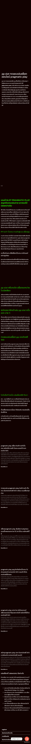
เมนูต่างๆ (4, 729)
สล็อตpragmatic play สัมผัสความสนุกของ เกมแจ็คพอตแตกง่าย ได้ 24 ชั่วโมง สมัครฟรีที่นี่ (15, 531)
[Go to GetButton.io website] (27, 742)
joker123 (3, 420)
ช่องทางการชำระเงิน (7, 733)
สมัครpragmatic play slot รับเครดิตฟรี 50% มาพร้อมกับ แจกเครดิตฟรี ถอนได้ (15, 653)
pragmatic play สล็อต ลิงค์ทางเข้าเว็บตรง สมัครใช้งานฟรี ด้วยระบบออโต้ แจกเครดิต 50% (13, 448)
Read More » (4, 466)
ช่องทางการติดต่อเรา (7, 739)
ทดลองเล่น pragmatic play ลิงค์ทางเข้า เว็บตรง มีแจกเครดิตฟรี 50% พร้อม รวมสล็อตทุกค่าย (15, 490)
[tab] (15, 729)
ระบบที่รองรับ (5, 736)
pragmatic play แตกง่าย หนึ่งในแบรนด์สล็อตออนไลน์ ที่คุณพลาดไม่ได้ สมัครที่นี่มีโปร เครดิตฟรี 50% (15, 612)
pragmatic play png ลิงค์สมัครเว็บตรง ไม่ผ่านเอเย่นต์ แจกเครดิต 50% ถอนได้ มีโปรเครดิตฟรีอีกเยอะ (14, 572)
